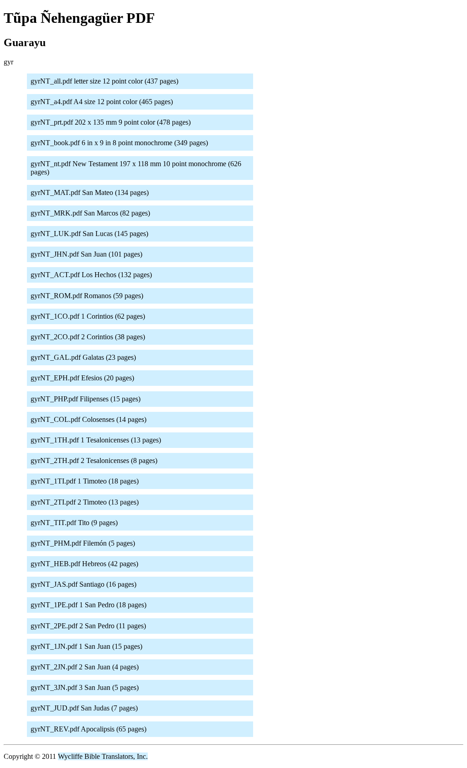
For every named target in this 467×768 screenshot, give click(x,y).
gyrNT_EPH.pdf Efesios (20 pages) (82, 378)
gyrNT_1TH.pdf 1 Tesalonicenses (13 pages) (96, 440)
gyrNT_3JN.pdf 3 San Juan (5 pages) (85, 687)
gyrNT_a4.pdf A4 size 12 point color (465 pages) (102, 101)
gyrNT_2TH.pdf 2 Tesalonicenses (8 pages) (94, 460)
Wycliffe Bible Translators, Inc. (103, 756)
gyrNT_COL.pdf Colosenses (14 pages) (88, 419)
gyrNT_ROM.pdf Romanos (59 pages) (87, 296)
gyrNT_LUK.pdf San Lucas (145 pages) (89, 233)
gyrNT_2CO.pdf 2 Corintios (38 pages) (88, 337)
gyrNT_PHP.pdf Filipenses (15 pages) (85, 399)
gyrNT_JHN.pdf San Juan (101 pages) (86, 254)
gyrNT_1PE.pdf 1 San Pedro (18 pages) (88, 605)
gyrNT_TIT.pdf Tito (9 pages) (74, 522)
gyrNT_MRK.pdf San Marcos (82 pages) (90, 213)
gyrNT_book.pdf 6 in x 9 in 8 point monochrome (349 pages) (119, 143)
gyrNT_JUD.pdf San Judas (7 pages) (84, 708)
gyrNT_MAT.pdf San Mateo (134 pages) (90, 192)
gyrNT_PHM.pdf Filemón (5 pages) (83, 543)
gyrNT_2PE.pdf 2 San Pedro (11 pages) (88, 626)
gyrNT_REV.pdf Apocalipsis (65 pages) (88, 729)
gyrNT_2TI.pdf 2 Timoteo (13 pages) (85, 502)
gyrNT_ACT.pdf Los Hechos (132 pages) (91, 275)
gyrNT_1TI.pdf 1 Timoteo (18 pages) (85, 481)
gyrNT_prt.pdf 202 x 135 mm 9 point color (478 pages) (111, 122)
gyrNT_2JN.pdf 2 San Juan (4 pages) (85, 667)
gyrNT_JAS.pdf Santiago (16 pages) (83, 584)
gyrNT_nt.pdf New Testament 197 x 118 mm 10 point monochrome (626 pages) (136, 168)
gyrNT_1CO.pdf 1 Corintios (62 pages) (88, 316)
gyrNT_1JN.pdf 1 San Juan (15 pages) (86, 646)
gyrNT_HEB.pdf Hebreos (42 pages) (84, 564)
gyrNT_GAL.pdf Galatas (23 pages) (83, 357)
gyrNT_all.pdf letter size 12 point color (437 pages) (104, 81)
